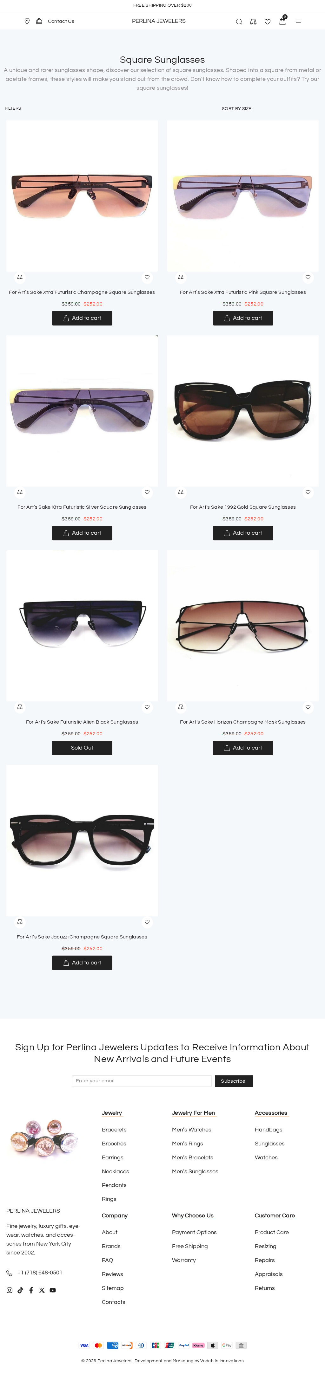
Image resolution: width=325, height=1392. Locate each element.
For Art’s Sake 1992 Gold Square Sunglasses (243, 507)
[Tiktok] (20, 1290)
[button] (30, 21)
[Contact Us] (39, 21)
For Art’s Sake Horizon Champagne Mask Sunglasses (243, 722)
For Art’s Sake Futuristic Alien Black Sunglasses (82, 722)
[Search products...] (239, 22)
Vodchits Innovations (222, 1361)
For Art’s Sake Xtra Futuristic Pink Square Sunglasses (243, 292)
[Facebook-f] (31, 1290)
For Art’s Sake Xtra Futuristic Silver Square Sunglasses (82, 507)
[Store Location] (27, 21)
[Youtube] (53, 1290)
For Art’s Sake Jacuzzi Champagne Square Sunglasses (82, 936)
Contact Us (61, 21)
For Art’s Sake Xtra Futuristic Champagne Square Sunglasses (82, 292)
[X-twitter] (42, 1290)
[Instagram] (9, 1290)
